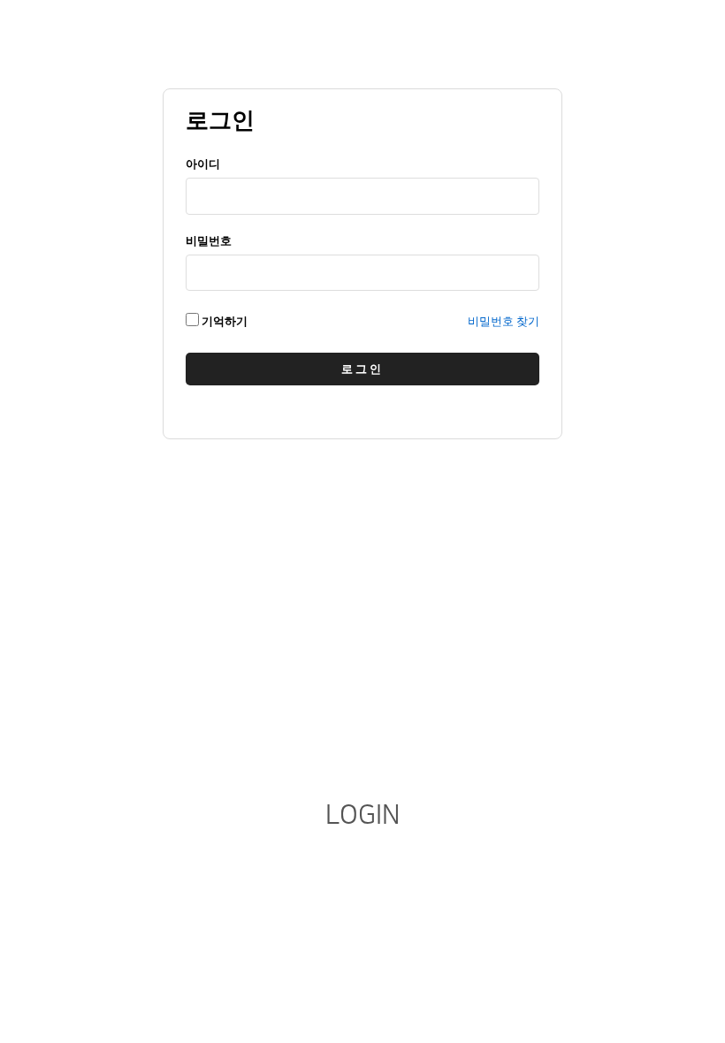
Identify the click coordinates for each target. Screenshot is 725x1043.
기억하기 (223, 321)
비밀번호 (209, 240)
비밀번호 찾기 (503, 321)
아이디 (203, 164)
